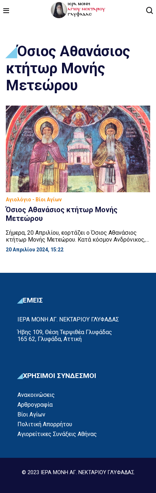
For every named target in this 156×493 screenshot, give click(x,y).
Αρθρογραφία (35, 404)
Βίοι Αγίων (31, 414)
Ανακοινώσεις (36, 394)
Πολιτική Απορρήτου (44, 424)
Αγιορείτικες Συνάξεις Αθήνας (57, 434)
